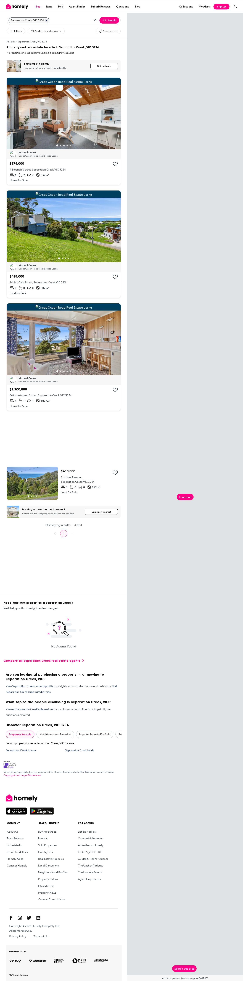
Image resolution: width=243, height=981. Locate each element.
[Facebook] (10, 917)
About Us (12, 831)
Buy (38, 6)
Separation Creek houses (21, 750)
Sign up (221, 6)
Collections (186, 6)
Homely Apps (15, 858)
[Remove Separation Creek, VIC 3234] (46, 20)
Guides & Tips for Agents (93, 858)
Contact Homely (17, 865)
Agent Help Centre (89, 879)
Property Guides (48, 879)
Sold (60, 6)
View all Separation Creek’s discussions (29, 709)
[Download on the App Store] (18, 811)
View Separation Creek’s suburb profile (29, 686)
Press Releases (15, 838)
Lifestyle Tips (46, 886)
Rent (49, 6)
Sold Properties (47, 845)
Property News (47, 892)
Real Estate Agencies (51, 858)
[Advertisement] (64, 438)
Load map (185, 497)
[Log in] (235, 6)
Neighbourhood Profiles (53, 872)
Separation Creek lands (79, 750)
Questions (122, 6)
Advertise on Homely (90, 845)
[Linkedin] (38, 917)
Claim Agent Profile (90, 852)
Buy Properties (47, 831)
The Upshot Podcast (90, 865)
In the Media (14, 845)
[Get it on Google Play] (42, 811)
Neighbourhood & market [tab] (55, 734)
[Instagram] (19, 917)
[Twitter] (29, 917)
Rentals (42, 838)
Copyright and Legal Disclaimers (22, 775)
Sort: (46, 31)
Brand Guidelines (17, 852)
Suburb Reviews (100, 6)
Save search (110, 31)
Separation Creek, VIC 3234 (32, 41)
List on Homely (87, 831)
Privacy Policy (17, 936)
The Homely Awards (90, 872)
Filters (18, 31)
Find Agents (45, 852)
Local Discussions (48, 865)
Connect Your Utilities (51, 899)
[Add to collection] (115, 164)
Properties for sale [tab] (20, 734)
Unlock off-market (101, 511)
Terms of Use (41, 936)
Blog (137, 6)
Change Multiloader (90, 838)
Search (111, 20)
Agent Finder (77, 6)
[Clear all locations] (95, 20)
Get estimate (104, 66)
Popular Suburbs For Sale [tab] (94, 734)
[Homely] (30, 798)
